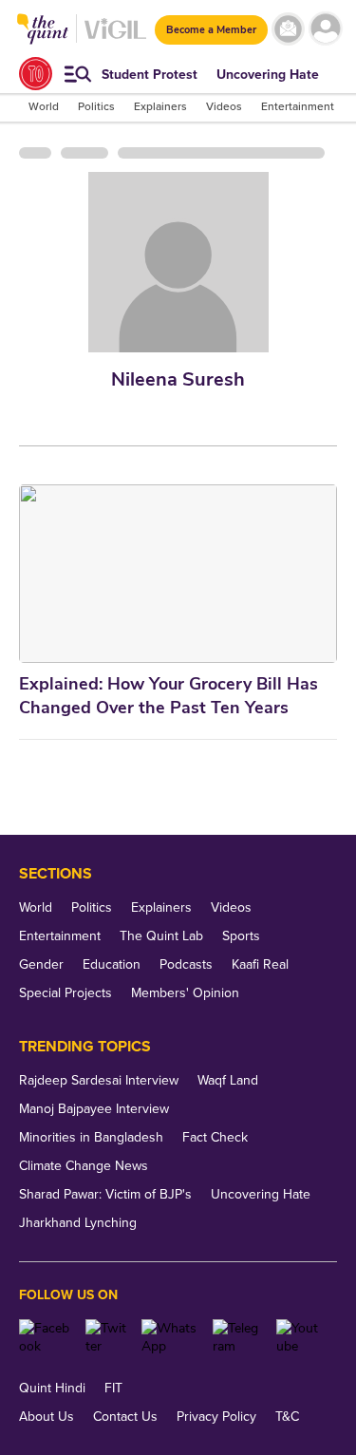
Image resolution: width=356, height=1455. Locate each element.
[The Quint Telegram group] (237, 1337)
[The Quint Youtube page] (299, 1337)
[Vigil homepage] (115, 38)
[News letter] (288, 29)
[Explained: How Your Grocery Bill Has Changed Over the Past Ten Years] (178, 573)
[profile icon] (325, 29)
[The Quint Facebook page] (45, 1337)
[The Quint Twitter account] (105, 1337)
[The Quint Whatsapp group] (170, 1337)
